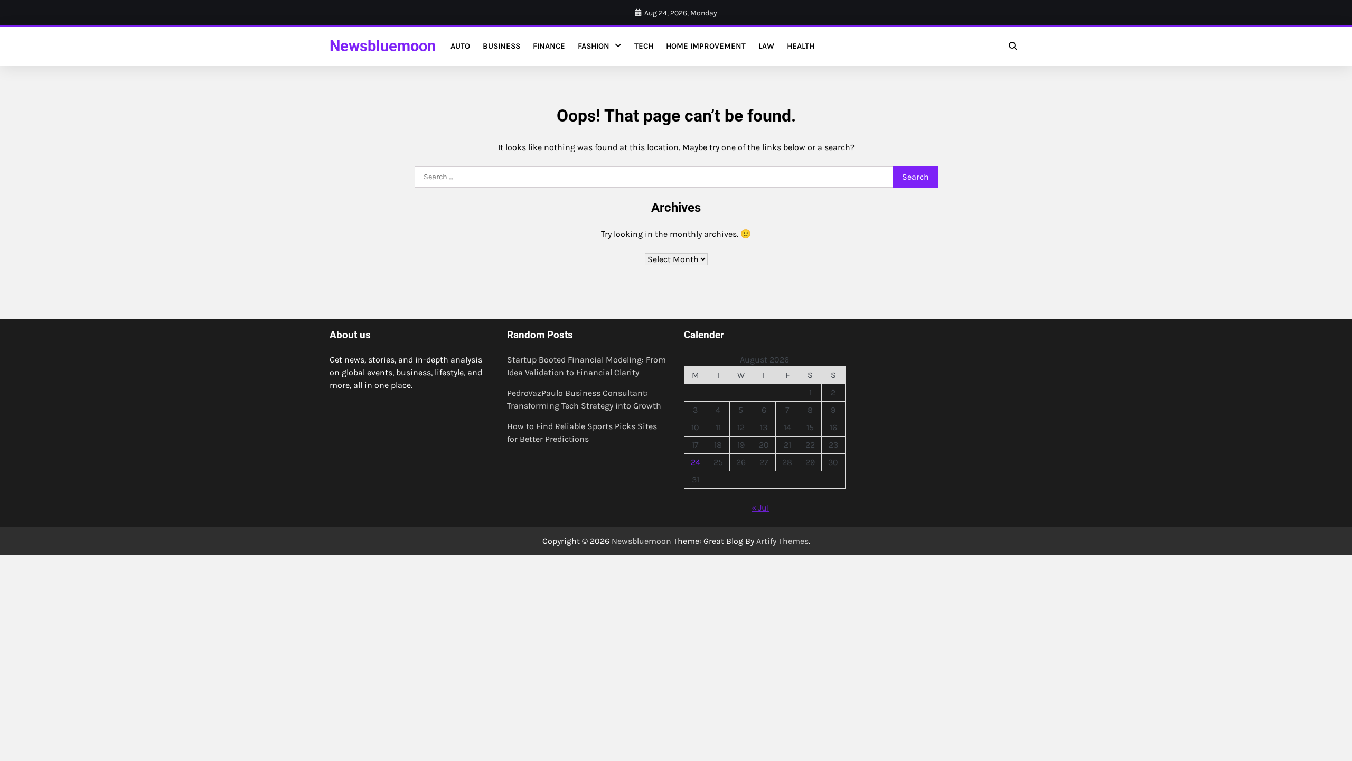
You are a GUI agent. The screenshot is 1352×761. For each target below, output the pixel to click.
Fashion (593, 46)
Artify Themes (782, 541)
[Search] (1012, 45)
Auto (460, 46)
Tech (643, 46)
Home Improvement (706, 46)
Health (800, 46)
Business (501, 46)
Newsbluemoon (383, 46)
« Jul (760, 508)
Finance (549, 46)
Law (766, 46)
